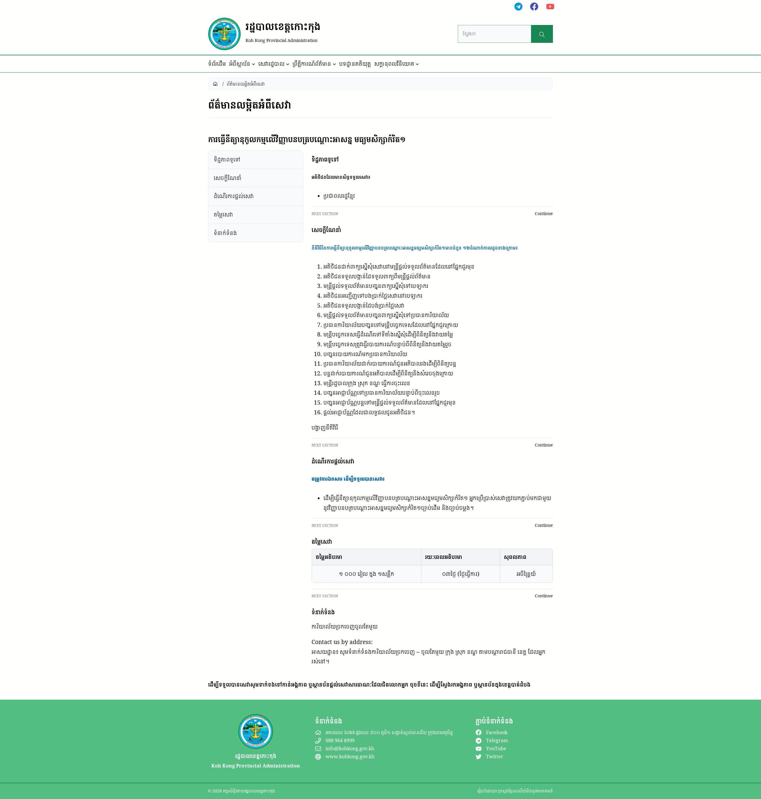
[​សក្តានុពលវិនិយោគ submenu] (417, 64)
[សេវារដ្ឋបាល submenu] (288, 64)
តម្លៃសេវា (223, 214)
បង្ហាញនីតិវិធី (325, 427)
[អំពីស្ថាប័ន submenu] (253, 64)
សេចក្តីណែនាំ (228, 177)
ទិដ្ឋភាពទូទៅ (227, 159)
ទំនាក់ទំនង (225, 232)
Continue (544, 213)
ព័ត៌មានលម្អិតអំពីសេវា (246, 84)
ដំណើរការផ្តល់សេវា (234, 196)
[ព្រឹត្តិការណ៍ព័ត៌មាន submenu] (334, 64)
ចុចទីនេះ (419, 684)
